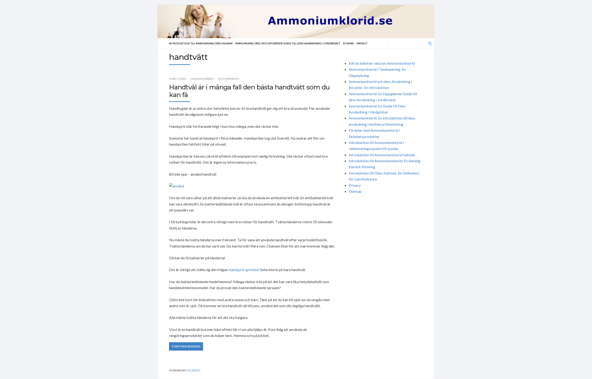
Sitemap (348, 43)
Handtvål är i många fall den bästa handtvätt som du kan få (249, 91)
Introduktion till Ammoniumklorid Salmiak (201, 43)
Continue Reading (186, 346)
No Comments (228, 78)
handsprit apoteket (244, 269)
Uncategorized (202, 78)
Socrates (193, 370)
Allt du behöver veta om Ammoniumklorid (382, 63)
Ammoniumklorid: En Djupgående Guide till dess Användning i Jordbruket (287, 43)
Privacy (362, 43)
